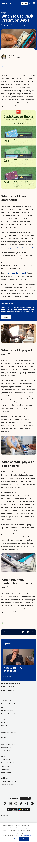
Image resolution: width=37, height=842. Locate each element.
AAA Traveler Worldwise (8, 785)
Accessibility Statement (7, 821)
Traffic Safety (5, 759)
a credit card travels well (16, 273)
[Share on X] (33, 632)
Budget (3, 13)
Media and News (6, 747)
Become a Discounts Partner (10, 714)
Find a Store (4, 729)
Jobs (2, 707)
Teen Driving (5, 766)
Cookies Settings (12, 839)
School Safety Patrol (7, 763)
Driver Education (6, 773)
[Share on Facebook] (28, 632)
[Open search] (30, 3)
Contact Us (4, 722)
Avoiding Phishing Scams (8, 732)
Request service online (8, 686)
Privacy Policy (4, 815)
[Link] (4, 803)
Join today (24, 798)
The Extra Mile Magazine (8, 781)
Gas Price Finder (6, 751)
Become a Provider (7, 710)
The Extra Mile (6, 3)
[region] (18, 832)
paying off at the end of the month (19, 248)
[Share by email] (23, 632)
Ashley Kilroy (12, 55)
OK (24, 839)
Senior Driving (5, 769)
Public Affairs (5, 741)
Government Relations (8, 744)
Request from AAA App (8, 690)
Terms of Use (4, 818)
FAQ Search (4, 726)
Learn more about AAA (8, 704)
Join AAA (24, 3)
